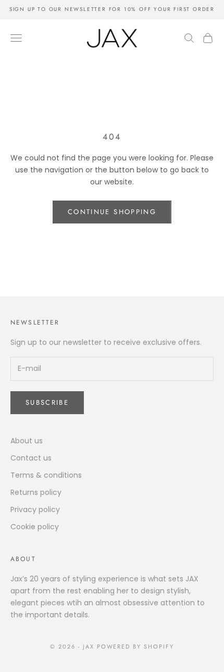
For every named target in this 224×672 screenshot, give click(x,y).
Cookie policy (34, 526)
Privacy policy (35, 509)
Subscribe (47, 402)
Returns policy (35, 492)
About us (26, 440)
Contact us (31, 458)
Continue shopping (112, 212)
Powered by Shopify (136, 646)
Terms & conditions (46, 475)
